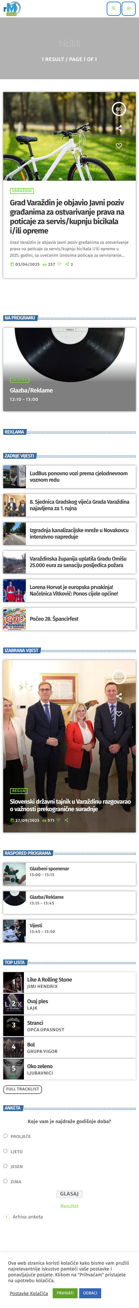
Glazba (19, 380)
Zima (16, 1182)
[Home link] (12, 8)
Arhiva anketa (28, 1217)
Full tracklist (22, 1089)
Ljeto (17, 1152)
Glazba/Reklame (31, 390)
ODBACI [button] (90, 1293)
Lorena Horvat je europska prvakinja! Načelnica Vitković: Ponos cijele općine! (74, 590)
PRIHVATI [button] (65, 1293)
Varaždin (22, 191)
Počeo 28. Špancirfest (54, 619)
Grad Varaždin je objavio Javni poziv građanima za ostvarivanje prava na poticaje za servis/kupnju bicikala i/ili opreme (67, 216)
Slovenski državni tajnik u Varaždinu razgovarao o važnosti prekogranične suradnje (70, 805)
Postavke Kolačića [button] (29, 1293)
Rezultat (69, 1206)
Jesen (17, 1166)
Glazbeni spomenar (49, 869)
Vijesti (36, 925)
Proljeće (21, 1136)
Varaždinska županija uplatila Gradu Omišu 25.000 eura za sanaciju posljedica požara (78, 562)
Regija (18, 791)
